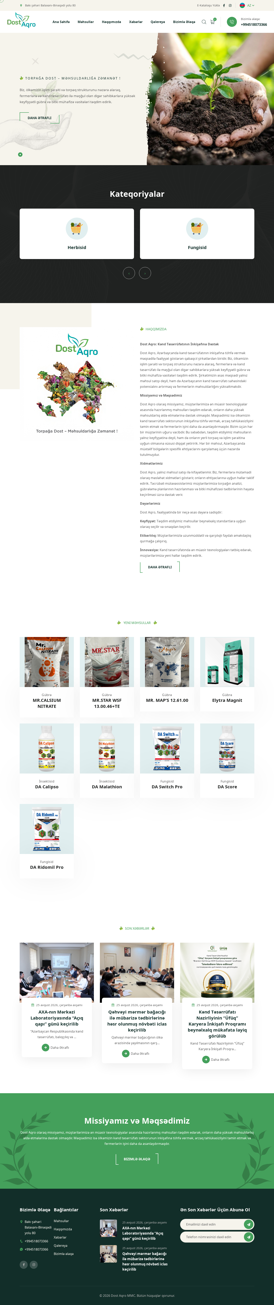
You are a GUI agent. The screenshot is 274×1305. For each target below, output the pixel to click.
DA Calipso (47, 787)
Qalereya (158, 22)
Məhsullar (86, 22)
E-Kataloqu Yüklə (208, 5)
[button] (20, 154)
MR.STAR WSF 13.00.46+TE (107, 703)
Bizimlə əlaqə (184, 22)
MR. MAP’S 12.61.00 (167, 700)
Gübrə (47, 695)
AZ (249, 5)
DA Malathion (107, 787)
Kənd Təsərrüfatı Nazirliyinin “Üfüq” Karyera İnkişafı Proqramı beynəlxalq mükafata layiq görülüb (217, 1024)
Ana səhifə (61, 22)
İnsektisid (46, 781)
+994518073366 (254, 24)
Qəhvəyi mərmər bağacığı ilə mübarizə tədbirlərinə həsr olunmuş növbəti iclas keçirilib (137, 1021)
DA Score (227, 787)
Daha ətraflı (39, 118)
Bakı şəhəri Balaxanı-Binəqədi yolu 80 (50, 5)
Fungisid (167, 781)
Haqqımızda (111, 22)
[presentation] (129, 273)
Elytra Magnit (227, 700)
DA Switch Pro (167, 787)
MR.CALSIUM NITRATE (47, 703)
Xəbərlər (136, 22)
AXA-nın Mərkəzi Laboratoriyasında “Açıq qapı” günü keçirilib (56, 1018)
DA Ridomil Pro (47, 867)
